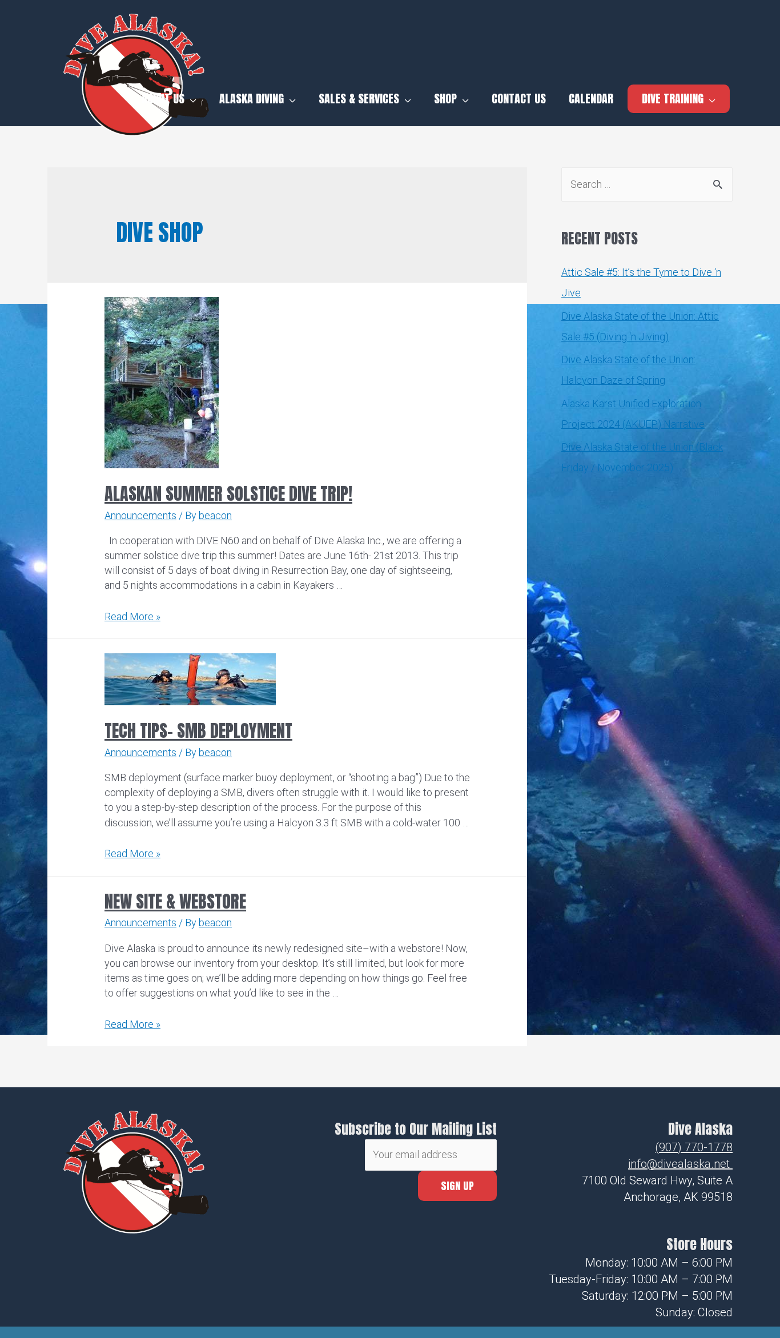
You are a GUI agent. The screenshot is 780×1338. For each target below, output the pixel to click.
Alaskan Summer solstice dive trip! (228, 494)
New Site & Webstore (175, 901)
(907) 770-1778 (694, 1147)
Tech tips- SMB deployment (198, 731)
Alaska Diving (251, 98)
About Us (163, 98)
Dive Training (672, 98)
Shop (445, 98)
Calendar (591, 98)
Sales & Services (359, 98)
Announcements (140, 515)
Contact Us (519, 98)
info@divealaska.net (679, 1164)
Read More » (132, 616)
